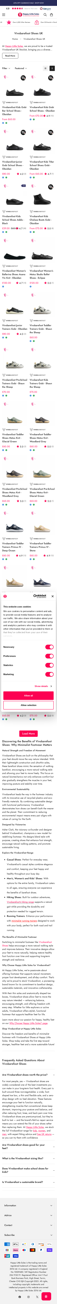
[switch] (49, 656)
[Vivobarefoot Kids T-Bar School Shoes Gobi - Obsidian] (42, 141)
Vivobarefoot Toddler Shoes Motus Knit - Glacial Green (13, 438)
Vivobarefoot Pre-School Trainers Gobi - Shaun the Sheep (14, 383)
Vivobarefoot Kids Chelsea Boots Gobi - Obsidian (40, 220)
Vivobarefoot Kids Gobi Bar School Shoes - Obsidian (14, 111)
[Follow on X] (37, 1297)
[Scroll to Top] (52, 1288)
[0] (51, 14)
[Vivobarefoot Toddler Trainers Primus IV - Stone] (42, 522)
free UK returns (44, 1134)
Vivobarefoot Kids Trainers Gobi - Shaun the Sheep (41, 383)
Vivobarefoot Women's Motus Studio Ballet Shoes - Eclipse (41, 274)
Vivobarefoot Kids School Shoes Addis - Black (13, 220)
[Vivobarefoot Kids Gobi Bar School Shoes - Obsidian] (14, 86)
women (41, 1130)
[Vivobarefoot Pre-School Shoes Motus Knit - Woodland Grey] (14, 468)
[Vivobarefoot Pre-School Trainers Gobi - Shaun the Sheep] (14, 359)
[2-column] (52, 68)
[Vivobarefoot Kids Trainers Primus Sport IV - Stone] (14, 577)
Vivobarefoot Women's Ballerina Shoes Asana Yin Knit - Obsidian (14, 274)
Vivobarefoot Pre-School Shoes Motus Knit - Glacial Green (42, 492)
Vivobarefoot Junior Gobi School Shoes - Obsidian (12, 165)
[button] (28, 8)
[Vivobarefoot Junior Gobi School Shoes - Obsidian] (14, 141)
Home (15, 39)
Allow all (28, 695)
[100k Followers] (28, 1297)
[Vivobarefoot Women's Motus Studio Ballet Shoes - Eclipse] (42, 250)
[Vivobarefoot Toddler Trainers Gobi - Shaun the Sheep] (42, 304)
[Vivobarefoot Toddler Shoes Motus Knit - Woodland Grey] (42, 413)
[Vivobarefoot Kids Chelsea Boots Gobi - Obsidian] (42, 195)
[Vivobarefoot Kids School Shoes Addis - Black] (14, 195)
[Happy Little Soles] (28, 14)
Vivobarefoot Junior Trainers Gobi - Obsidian (14, 327)
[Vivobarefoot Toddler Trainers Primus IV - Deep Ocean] (14, 522)
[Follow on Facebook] (20, 1297)
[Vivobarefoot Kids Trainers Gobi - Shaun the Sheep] (42, 359)
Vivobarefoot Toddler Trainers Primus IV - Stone (40, 547)
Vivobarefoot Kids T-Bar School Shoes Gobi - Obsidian (42, 165)
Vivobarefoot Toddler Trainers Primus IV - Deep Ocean (13, 547)
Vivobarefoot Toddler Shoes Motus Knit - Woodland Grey (40, 438)
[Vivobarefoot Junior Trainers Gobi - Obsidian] (14, 304)
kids (35, 1130)
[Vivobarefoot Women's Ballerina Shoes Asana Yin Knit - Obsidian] (14, 250)
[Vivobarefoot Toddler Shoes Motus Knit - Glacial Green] (14, 413)
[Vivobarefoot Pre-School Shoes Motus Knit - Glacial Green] (42, 468)
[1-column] (45, 68)
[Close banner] (53, 596)
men (4, 1134)
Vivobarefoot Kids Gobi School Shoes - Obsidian (42, 109)
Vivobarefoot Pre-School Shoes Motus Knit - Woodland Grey (14, 492)
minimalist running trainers (24, 920)
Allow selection (28, 705)
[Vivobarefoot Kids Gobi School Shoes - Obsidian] (42, 86)
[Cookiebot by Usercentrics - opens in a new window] (34, 596)
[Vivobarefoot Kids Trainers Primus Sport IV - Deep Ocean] (42, 577)
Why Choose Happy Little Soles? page (28, 1023)
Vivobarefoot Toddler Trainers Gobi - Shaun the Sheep (41, 329)
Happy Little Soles (14, 46)
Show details (41, 686)
